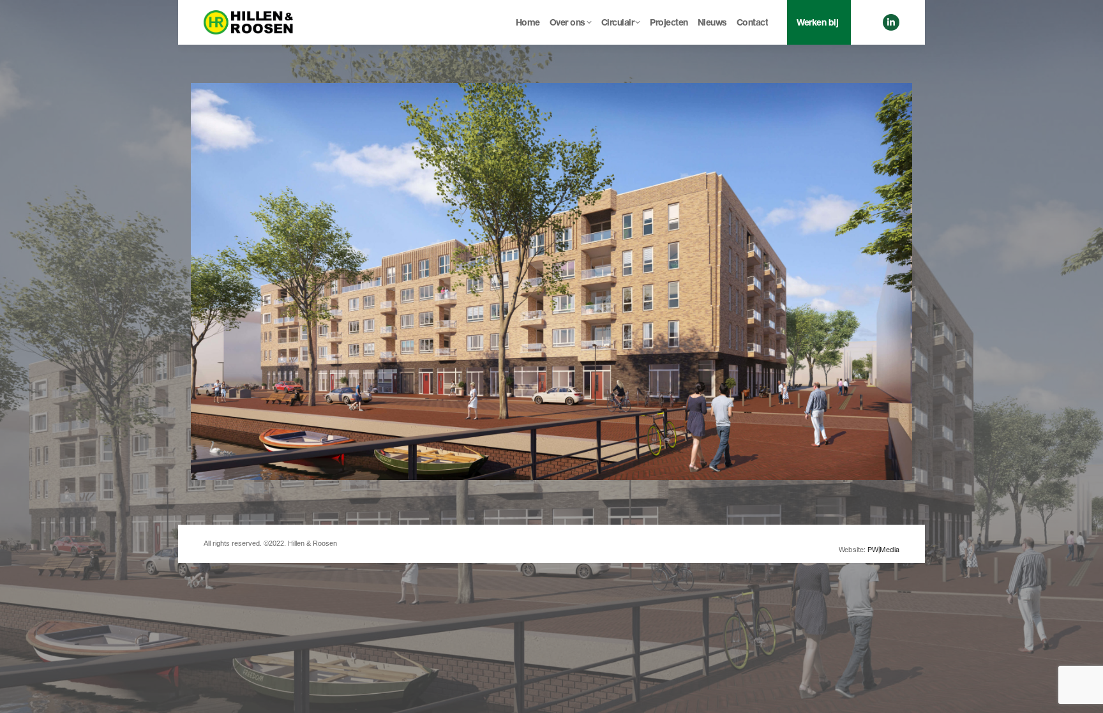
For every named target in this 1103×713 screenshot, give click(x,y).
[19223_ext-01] (551, 281)
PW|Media (883, 549)
